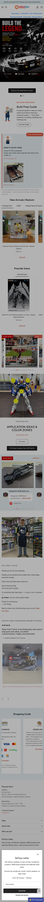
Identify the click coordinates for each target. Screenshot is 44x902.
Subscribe (22, 891)
